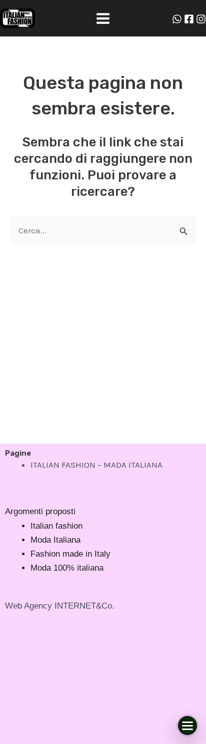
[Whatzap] (177, 19)
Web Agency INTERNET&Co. (59, 606)
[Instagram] (201, 19)
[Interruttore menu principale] (103, 18)
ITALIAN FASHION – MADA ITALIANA (96, 465)
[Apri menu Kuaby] (187, 725)
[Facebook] (189, 19)
